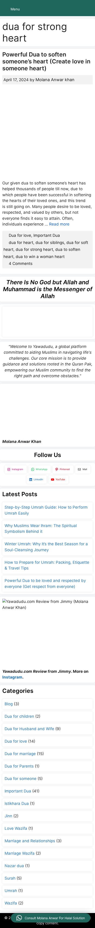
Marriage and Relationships (30, 841)
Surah (10, 878)
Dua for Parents (19, 766)
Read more (59, 224)
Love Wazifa (16, 828)
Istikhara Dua (17, 803)
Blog (9, 704)
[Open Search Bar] (88, 9)
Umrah (11, 890)
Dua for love (20, 235)
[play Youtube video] (47, 411)
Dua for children (19, 716)
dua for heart (21, 242)
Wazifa (11, 903)
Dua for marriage (20, 753)
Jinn (8, 816)
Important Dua (46, 235)
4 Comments (21, 263)
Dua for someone (20, 778)
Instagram (12, 677)
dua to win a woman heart (40, 256)
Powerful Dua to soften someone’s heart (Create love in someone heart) (46, 61)
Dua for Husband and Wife (29, 728)
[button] (50, 917)
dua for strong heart (34, 249)
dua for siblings (50, 242)
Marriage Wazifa (20, 853)
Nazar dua (14, 865)
